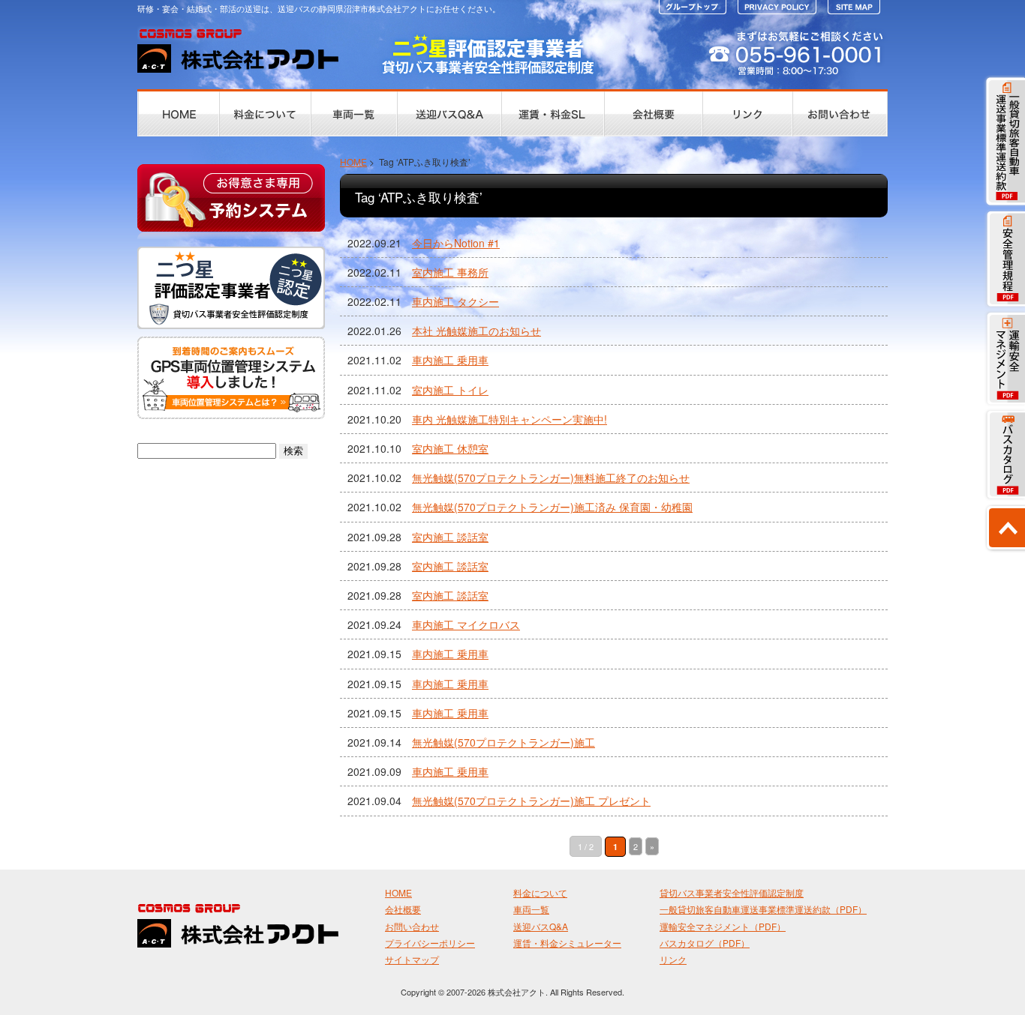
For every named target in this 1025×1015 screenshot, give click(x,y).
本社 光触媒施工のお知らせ (476, 330)
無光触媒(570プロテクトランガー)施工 (503, 742)
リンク (673, 959)
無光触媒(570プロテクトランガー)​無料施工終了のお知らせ (551, 477)
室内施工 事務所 (450, 272)
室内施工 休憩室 (450, 448)
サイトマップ (412, 959)
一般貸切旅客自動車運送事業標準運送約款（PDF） (763, 909)
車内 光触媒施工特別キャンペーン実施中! (509, 419)
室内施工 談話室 (450, 536)
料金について (540, 892)
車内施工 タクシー (455, 301)
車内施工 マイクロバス (466, 624)
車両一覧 (531, 909)
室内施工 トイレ (450, 389)
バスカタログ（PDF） (705, 942)
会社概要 (403, 909)
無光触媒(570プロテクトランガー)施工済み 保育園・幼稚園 (552, 506)
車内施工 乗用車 (450, 359)
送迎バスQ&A (540, 926)
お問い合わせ (412, 926)
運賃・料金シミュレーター (567, 942)
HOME (353, 161)
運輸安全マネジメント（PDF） (723, 926)
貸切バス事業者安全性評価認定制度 (732, 892)
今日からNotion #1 (456, 242)
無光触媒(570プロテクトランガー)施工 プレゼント (531, 800)
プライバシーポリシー (430, 942)
